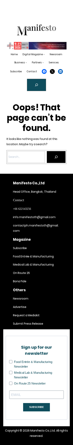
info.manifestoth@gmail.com (34, 217)
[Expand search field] (36, 85)
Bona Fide (19, 281)
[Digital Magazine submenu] (44, 54)
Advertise (19, 307)
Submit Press (22, 324)
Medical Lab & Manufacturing (33, 265)
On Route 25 (21, 273)
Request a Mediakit (26, 315)
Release (37, 324)
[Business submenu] (26, 62)
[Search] (56, 157)
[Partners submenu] (43, 62)
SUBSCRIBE (36, 407)
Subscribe (20, 248)
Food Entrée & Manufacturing (33, 256)
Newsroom (20, 299)
